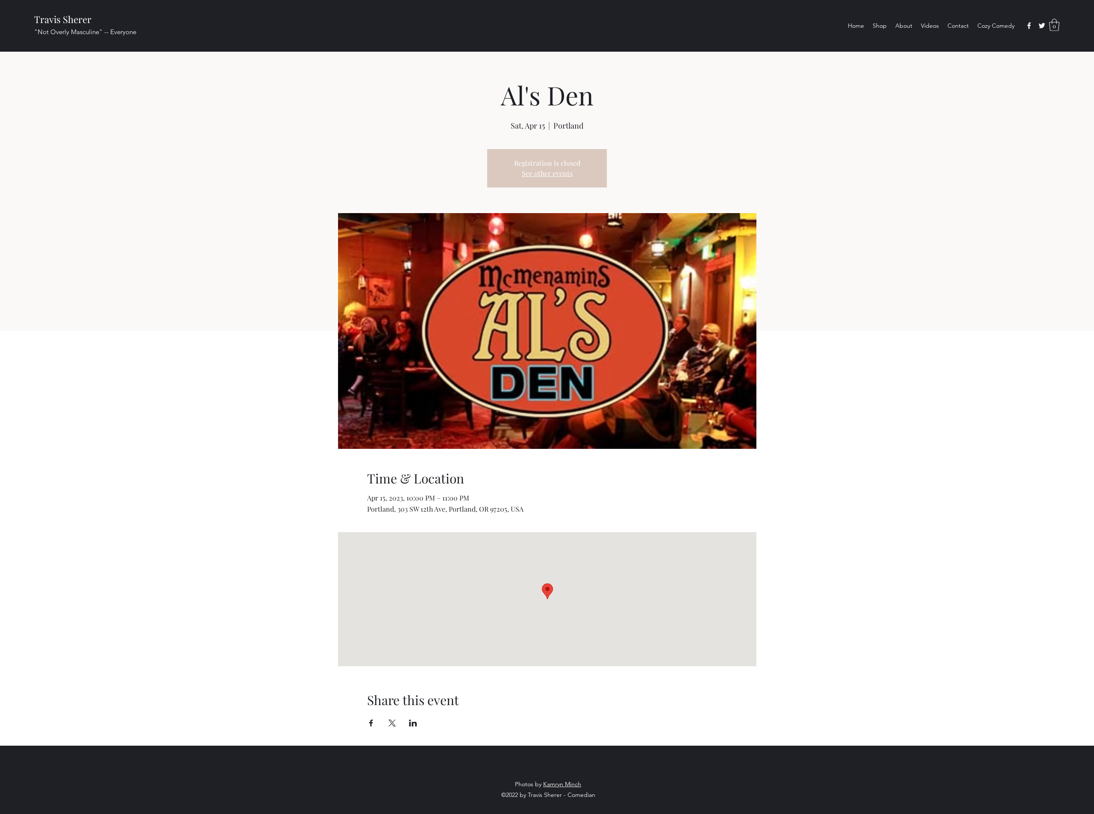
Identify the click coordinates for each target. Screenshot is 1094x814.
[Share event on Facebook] (371, 723)
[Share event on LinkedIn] (413, 723)
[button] (1054, 25)
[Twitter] (1042, 25)
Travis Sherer (62, 19)
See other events (547, 173)
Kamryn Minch (562, 784)
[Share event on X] (392, 723)
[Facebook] (1029, 25)
